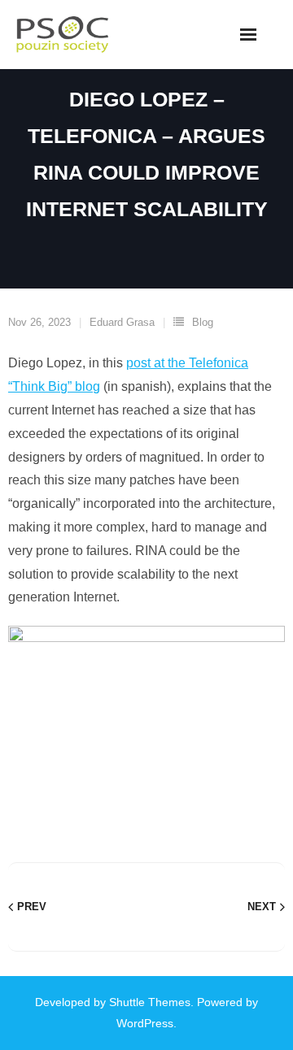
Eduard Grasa (122, 322)
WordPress (144, 1023)
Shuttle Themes (149, 1002)
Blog (202, 322)
